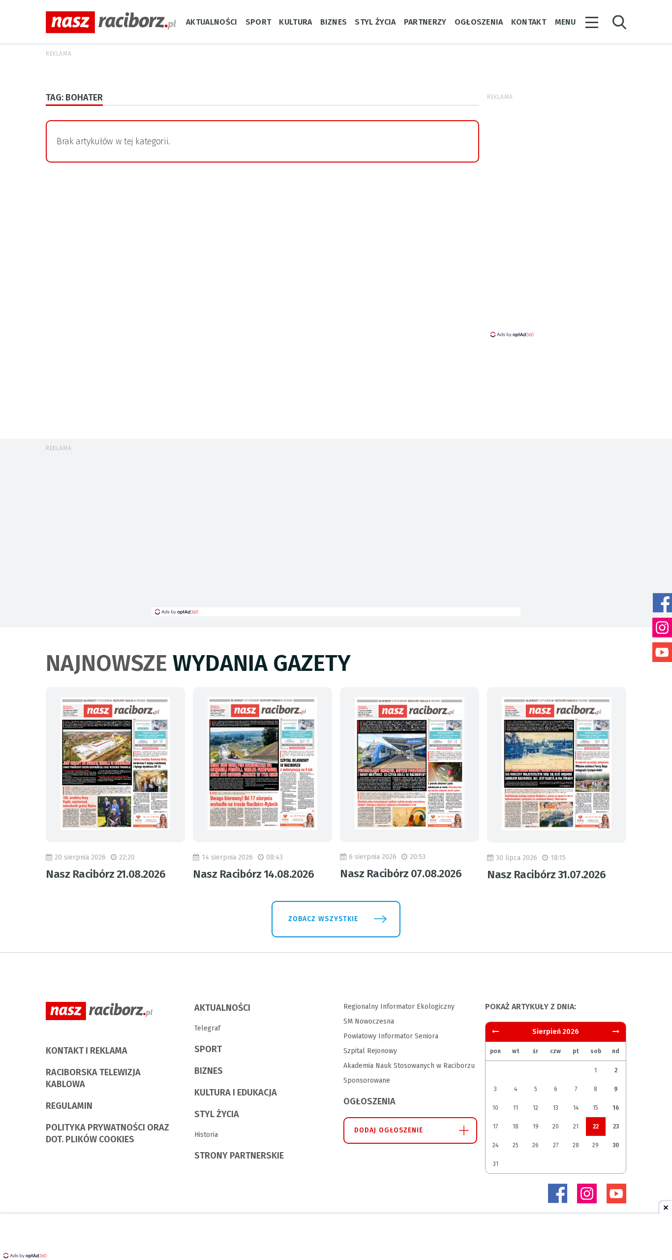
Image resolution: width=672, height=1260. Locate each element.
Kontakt (528, 22)
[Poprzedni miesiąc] (615, 1032)
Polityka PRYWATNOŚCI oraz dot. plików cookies (107, 1133)
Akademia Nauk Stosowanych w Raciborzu (409, 1065)
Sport (258, 22)
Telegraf (207, 1028)
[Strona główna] (111, 22)
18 (516, 1126)
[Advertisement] (336, 533)
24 (495, 1145)
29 (595, 1145)
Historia (206, 1134)
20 (555, 1126)
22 (596, 1126)
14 (576, 1107)
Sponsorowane (366, 1080)
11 (515, 1107)
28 (576, 1145)
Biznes (333, 22)
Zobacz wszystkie (323, 919)
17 (495, 1126)
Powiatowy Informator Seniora (390, 1036)
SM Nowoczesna (368, 1021)
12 (535, 1107)
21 (576, 1126)
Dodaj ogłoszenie (389, 1130)
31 (495, 1164)
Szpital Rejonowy (370, 1051)
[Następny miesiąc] (495, 1032)
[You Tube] (616, 1193)
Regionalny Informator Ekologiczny (399, 1006)
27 (555, 1145)
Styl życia (375, 22)
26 (535, 1145)
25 (516, 1145)
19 (536, 1126)
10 (495, 1107)
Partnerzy (425, 22)
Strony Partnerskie (239, 1155)
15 (595, 1107)
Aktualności (212, 22)
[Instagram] (587, 1193)
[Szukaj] (619, 22)
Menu (565, 22)
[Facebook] (557, 1193)
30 (615, 1145)
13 (555, 1107)
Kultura (295, 22)
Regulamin (69, 1105)
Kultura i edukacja (235, 1092)
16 (615, 1107)
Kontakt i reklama (86, 1050)
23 (616, 1126)
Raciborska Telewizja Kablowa (93, 1078)
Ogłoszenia (479, 22)
